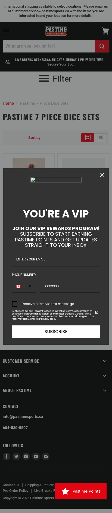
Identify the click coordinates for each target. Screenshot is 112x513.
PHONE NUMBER (24, 274)
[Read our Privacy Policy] (97, 312)
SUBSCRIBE (56, 331)
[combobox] (24, 286)
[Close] (102, 174)
